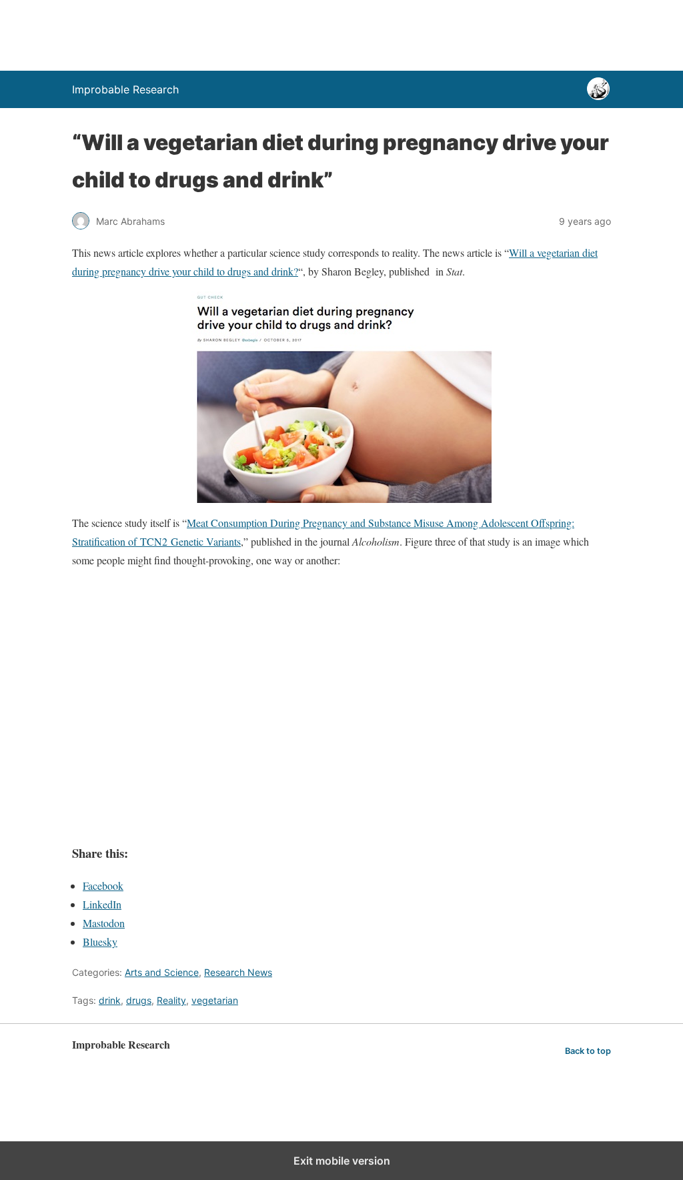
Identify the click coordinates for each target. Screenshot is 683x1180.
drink (110, 1000)
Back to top (588, 1051)
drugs (138, 1000)
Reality (171, 1000)
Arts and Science (162, 972)
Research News (238, 972)
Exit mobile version (341, 1160)
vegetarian (214, 1000)
